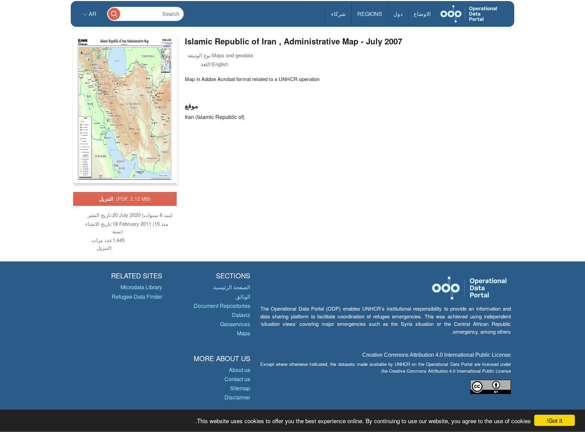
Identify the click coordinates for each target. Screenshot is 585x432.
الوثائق (243, 296)
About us (239, 370)
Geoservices (235, 324)
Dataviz (241, 315)
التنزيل (125, 198)
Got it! (554, 420)
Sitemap (240, 388)
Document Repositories (222, 306)
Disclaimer (237, 397)
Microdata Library (141, 287)
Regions (369, 14)
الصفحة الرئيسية (231, 287)
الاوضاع (422, 14)
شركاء (338, 14)
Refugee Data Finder (137, 296)
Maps (243, 333)
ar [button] (91, 14)
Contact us (237, 379)
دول (398, 14)
